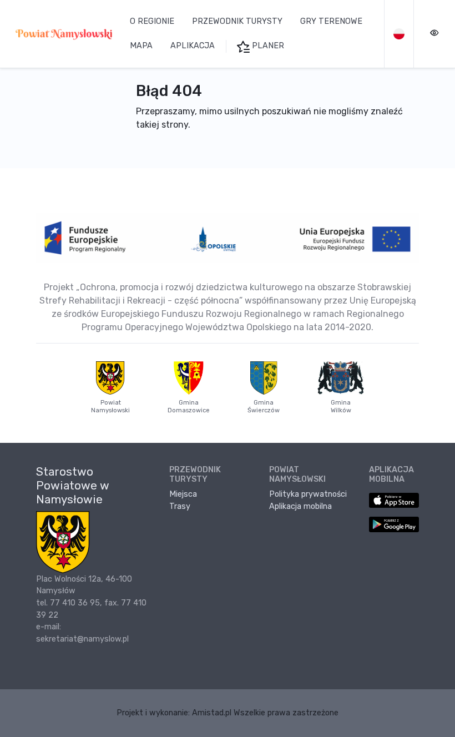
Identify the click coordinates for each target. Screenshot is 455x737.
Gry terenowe (331, 21)
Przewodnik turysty (237, 21)
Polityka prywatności (308, 494)
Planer (267, 46)
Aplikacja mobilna (300, 506)
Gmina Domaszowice (189, 406)
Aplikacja (192, 46)
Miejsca (183, 494)
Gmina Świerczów (263, 406)
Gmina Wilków (341, 406)
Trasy (179, 506)
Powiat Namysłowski (110, 406)
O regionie (152, 21)
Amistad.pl (211, 713)
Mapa (141, 46)
